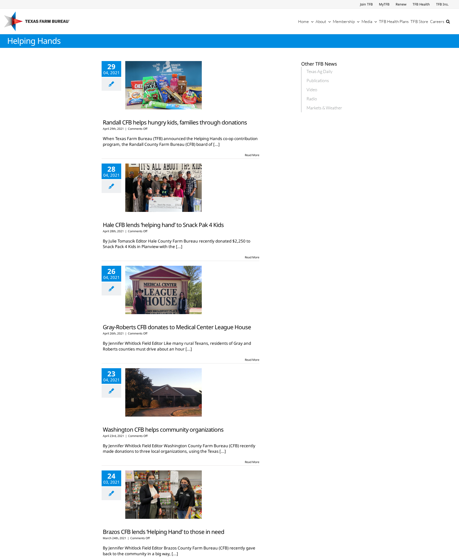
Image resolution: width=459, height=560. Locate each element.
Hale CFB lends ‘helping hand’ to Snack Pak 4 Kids (163, 225)
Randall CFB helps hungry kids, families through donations (175, 122)
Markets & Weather (324, 107)
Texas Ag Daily (319, 71)
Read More (252, 155)
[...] (216, 144)
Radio (311, 98)
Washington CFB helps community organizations (163, 429)
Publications (317, 80)
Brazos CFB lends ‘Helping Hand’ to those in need (163, 532)
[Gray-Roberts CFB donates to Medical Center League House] (163, 290)
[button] (448, 21)
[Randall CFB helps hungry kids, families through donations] (163, 85)
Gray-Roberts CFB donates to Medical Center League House (177, 327)
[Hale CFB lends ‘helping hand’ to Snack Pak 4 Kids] (163, 188)
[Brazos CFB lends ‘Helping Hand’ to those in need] (163, 494)
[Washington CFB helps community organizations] (163, 392)
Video (311, 89)
